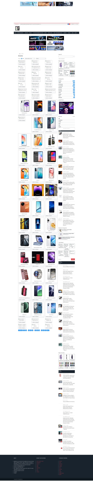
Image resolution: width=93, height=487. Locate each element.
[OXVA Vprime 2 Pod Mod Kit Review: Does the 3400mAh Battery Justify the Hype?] (60, 388)
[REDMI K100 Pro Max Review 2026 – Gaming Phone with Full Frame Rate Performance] (60, 133)
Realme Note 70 (51, 213)
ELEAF (66, 95)
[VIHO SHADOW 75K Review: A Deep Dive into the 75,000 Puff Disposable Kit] (60, 375)
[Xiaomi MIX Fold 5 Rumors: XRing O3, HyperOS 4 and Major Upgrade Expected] (60, 166)
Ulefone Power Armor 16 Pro (50, 90)
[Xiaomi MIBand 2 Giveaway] (60, 266)
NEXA (37, 466)
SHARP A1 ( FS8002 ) (22, 326)
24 (35, 330)
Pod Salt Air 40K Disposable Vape (24, 297)
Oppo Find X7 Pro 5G (51, 197)
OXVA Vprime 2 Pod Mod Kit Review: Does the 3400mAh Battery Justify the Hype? (69, 390)
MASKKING (38, 467)
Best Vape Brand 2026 (58, 32)
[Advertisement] (46, 15)
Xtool (59, 123)
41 (45, 330)
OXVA (37, 465)
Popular (60, 261)
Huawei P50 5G (35, 62)
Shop (76, 32)
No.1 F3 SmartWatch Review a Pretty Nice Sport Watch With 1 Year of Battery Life (69, 449)
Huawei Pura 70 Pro (51, 230)
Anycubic (60, 469)
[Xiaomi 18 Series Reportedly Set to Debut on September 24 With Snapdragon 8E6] (60, 181)
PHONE (30, 32)
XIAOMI (60, 130)
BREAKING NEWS (20, 32)
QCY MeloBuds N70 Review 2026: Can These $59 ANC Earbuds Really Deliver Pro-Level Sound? (68, 308)
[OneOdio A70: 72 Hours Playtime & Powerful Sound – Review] (60, 426)
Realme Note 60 (37, 213)
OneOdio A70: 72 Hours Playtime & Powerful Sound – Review (68, 428)
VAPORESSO (38, 462)
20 (28, 330)
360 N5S (35, 326)
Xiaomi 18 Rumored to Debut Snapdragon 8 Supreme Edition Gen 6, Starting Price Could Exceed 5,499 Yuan (69, 190)
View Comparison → (65, 230)
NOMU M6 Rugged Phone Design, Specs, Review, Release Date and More (68, 272)
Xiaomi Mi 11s (48, 62)
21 (30, 330)
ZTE (59, 118)
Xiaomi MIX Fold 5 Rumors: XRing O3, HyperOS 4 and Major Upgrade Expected (68, 168)
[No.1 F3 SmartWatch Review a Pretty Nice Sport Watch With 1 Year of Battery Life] (60, 447)
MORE (69, 32)
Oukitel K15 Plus (48, 67)
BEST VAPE (50, 32)
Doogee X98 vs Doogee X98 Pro (68, 233)
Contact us (15, 465)
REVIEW (65, 32)
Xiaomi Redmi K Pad (51, 264)
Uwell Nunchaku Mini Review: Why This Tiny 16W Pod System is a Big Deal (31, 24)
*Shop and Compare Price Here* (19, 470)
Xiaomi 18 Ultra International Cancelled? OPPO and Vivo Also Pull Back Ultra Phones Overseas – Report (69, 160)
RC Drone (66, 89)
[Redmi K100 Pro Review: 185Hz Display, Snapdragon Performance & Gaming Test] (60, 141)
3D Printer (66, 87)
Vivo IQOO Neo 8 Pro (37, 129)
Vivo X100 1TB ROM (35, 96)
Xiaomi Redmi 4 (21, 320)
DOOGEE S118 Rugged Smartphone (24, 247)
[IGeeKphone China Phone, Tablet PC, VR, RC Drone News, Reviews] (17, 28)
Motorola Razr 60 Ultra (24, 264)
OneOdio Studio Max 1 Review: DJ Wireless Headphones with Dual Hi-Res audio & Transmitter (68, 435)
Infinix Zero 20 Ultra (38, 146)
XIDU (59, 125)
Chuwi (60, 462)
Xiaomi (60, 126)
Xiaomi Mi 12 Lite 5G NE (36, 79)
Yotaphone (60, 120)
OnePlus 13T (38, 264)
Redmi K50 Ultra (48, 73)
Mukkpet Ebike (61, 473)
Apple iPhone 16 (37, 197)
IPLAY (37, 470)
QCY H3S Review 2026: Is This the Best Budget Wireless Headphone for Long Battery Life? (68, 316)
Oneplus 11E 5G (51, 129)
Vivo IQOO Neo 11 (38, 230)
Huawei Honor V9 (35, 320)
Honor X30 (48, 79)
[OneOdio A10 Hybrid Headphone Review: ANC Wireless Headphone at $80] (60, 440)
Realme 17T (24, 314)
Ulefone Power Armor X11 (51, 163)
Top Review (60, 262)
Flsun (60, 467)
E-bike (66, 92)
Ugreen (60, 474)
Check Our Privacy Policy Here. (18, 467)
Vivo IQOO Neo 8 (21, 96)
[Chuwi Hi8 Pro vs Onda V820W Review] (60, 277)
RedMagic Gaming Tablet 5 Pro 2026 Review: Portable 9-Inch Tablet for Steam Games (69, 293)
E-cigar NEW (66, 85)
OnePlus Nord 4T (48, 96)
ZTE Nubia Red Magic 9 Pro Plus (24, 146)
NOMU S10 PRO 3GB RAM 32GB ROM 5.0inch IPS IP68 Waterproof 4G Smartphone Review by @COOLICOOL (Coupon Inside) (68, 286)
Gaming (66, 94)
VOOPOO (38, 463)
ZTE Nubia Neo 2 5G (24, 230)
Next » (48, 330)
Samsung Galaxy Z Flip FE (38, 247)
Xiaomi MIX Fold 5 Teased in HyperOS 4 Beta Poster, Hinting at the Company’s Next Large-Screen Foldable (69, 206)
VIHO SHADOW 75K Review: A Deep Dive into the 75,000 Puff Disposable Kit (68, 377)
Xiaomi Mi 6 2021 (21, 73)
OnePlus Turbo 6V (51, 281)
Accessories (66, 84)
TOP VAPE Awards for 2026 (38, 32)
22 (32, 330)
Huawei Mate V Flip (35, 84)
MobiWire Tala (48, 320)
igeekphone (21, 479)
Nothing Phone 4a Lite (37, 314)
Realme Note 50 (24, 213)
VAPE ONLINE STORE (40, 461)
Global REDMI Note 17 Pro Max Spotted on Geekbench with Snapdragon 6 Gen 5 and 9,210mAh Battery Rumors (68, 223)
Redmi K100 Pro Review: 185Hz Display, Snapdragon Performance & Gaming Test (68, 143)
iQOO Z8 (37, 180)
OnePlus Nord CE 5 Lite (24, 163)
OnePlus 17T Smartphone (51, 297)
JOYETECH (66, 97)
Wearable (66, 90)
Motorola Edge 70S (24, 281)
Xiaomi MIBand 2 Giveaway (69, 266)
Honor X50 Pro (24, 197)
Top (59, 372)
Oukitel (60, 471)
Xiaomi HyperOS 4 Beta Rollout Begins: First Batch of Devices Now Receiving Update (68, 198)
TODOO (38, 471)
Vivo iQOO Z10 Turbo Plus (51, 247)
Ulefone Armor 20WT (51, 146)
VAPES (45, 32)
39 (41, 330)
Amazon (26, 32)
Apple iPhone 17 (51, 180)
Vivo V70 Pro (51, 314)
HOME (15, 32)
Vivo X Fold (35, 90)
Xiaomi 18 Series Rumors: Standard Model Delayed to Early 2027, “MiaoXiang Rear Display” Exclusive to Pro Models (69, 176)
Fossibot (60, 465)
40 (43, 330)
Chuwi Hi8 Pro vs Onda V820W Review (68, 278)
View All (74, 116)
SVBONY (60, 461)
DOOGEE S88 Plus (22, 62)
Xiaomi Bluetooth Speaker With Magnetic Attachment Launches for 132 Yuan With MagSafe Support (69, 214)
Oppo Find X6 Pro (21, 118)
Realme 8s (35, 73)
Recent (60, 370)
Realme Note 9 (21, 79)
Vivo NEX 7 (21, 67)
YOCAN (60, 121)
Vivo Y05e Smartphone (37, 297)
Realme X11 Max (48, 84)
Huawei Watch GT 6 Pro (38, 281)
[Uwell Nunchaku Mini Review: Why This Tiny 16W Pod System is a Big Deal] (60, 381)
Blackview (60, 463)
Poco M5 (21, 84)
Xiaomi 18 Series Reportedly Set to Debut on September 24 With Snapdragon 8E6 (69, 183)
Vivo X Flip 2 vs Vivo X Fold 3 (67, 229)
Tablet (66, 82)
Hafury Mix (48, 326)
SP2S (37, 469)
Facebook (15, 471)
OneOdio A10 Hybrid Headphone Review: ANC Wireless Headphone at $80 (68, 442)
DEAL (73, 32)
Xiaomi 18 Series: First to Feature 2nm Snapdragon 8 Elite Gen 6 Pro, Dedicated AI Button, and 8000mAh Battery (68, 151)
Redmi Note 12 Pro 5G (22, 90)
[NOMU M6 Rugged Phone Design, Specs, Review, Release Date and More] (60, 270)
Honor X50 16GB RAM (24, 180)
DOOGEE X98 (38, 163)
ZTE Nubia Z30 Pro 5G (35, 67)
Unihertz (60, 466)
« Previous (20, 330)
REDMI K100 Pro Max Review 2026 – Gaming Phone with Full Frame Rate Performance (68, 135)
